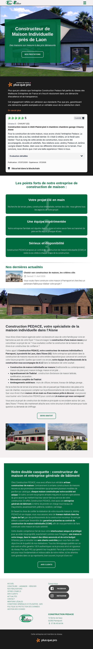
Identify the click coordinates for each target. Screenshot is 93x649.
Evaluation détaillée (19, 156)
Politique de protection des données (23, 607)
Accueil (10, 584)
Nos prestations (32, 54)
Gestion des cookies (16, 609)
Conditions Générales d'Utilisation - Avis (25, 604)
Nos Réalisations (14, 589)
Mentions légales (15, 602)
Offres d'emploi (14, 591)
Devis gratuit (46, 416)
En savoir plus (14, 110)
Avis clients (46, 565)
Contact (11, 599)
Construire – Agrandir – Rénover (21, 586)
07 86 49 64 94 (57, 623)
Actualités (12, 596)
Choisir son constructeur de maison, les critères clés (49, 273)
